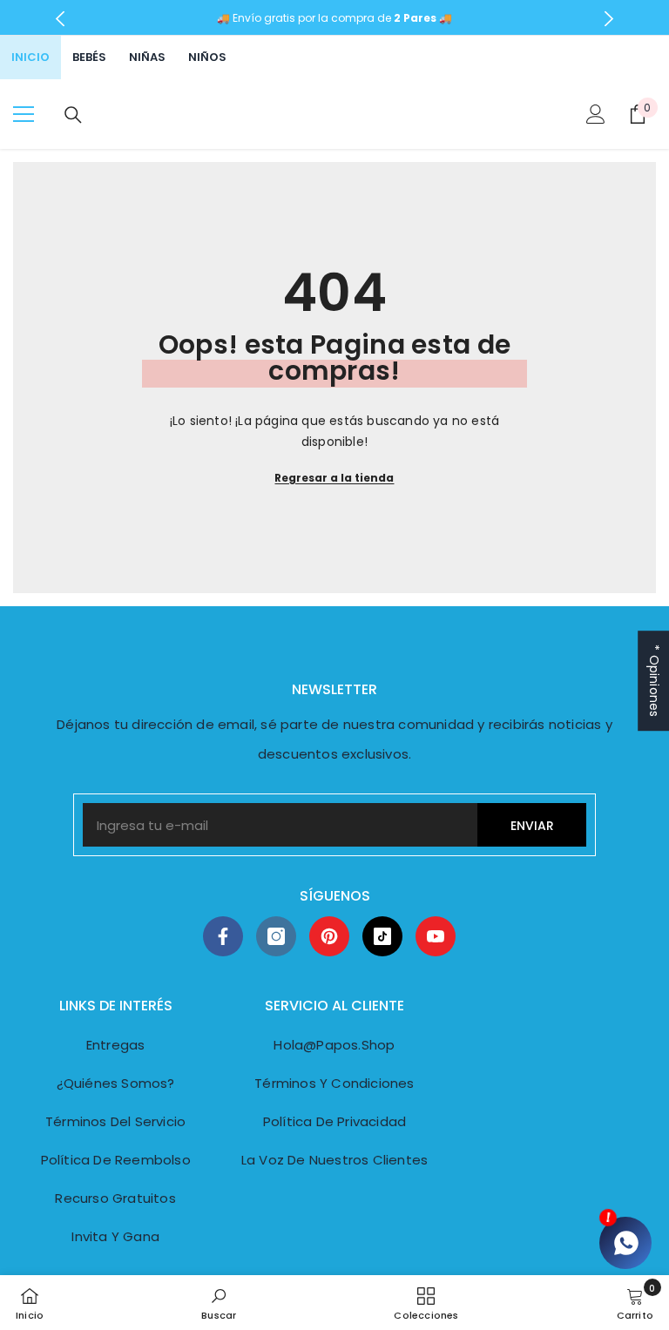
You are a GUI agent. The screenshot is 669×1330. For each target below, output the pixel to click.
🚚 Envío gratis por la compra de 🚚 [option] (334, 17)
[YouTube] (436, 936)
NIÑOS (207, 57)
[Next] (608, 18)
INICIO (30, 57)
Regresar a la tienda (334, 477)
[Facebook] (223, 936)
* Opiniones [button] (654, 681)
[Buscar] (73, 115)
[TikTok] (382, 936)
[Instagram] (276, 936)
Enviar (532, 825)
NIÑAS (147, 57)
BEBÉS (89, 57)
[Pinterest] (329, 936)
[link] (218, 1303)
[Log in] (595, 114)
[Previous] (60, 18)
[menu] (23, 114)
